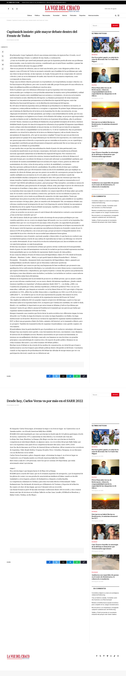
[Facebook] (2, 52)
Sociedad (56, 15)
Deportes (82, 15)
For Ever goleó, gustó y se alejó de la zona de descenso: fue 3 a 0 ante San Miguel (105, 59)
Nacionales (46, 15)
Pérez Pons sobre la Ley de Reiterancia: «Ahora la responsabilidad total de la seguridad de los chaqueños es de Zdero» (45, 2)
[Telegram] (2, 64)
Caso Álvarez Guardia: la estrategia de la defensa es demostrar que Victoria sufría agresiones (105, 154)
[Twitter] (2, 56)
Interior (64, 15)
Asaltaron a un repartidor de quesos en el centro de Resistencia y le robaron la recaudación (105, 185)
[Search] (116, 15)
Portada (9, 20)
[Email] (2, 60)
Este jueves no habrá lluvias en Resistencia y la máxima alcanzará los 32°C (105, 124)
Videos (29, 15)
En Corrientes (99, 196)
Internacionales (93, 15)
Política (37, 15)
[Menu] (118, 15)
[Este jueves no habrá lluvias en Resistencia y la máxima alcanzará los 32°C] (105, 109)
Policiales (73, 15)
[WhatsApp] (2, 69)
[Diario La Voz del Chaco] (62, 8)
